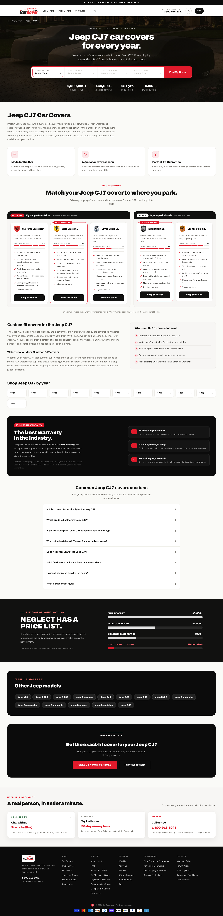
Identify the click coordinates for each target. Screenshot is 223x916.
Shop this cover (29, 297)
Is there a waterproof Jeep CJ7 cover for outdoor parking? (111, 530)
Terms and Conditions (187, 875)
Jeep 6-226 (42, 697)
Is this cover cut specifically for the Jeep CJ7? (111, 509)
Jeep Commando (54, 705)
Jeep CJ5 (124, 697)
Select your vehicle (95, 765)
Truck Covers (64, 10)
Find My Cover (177, 72)
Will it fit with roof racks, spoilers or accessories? (111, 562)
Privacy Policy (183, 879)
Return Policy (183, 865)
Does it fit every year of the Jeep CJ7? (111, 552)
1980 (143, 393)
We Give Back (125, 879)
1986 (17, 393)
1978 (185, 393)
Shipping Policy (184, 870)
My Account (96, 861)
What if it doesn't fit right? (111, 583)
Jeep (27, 21)
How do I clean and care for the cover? (111, 573)
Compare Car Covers (101, 884)
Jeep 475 (23, 697)
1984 (59, 393)
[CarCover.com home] (28, 10)
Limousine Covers (70, 875)
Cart (199, 11)
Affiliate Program (126, 875)
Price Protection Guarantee (156, 861)
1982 (101, 393)
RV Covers (81, 10)
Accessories (67, 884)
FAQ (93, 865)
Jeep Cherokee (84, 697)
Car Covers (48, 10)
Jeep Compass (79, 705)
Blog (121, 884)
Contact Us (96, 893)
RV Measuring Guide (100, 875)
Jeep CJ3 (106, 697)
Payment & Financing (100, 879)
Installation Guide (99, 870)
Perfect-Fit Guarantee (154, 865)
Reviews (122, 870)
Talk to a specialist (134, 765)
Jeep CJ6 (142, 697)
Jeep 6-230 (62, 697)
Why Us (122, 861)
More (94, 10)
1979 (164, 393)
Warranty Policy (184, 861)
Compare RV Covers (100, 888)
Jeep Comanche (184, 697)
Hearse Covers (69, 879)
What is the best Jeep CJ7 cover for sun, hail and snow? (111, 541)
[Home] (8, 21)
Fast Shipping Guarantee (155, 870)
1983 (80, 393)
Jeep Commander (27, 705)
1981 (122, 393)
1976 (17, 403)
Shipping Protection (153, 875)
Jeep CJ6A (161, 697)
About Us (123, 865)
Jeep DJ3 (126, 705)
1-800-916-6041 (30, 878)
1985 (38, 393)
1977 (206, 393)
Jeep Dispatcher (104, 705)
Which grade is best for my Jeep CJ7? (111, 520)
